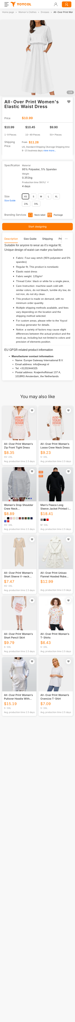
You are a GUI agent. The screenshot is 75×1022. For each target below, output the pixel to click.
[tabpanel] (37, 310)
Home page (8, 12)
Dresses (45, 12)
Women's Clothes (27, 12)
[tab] (11, 239)
